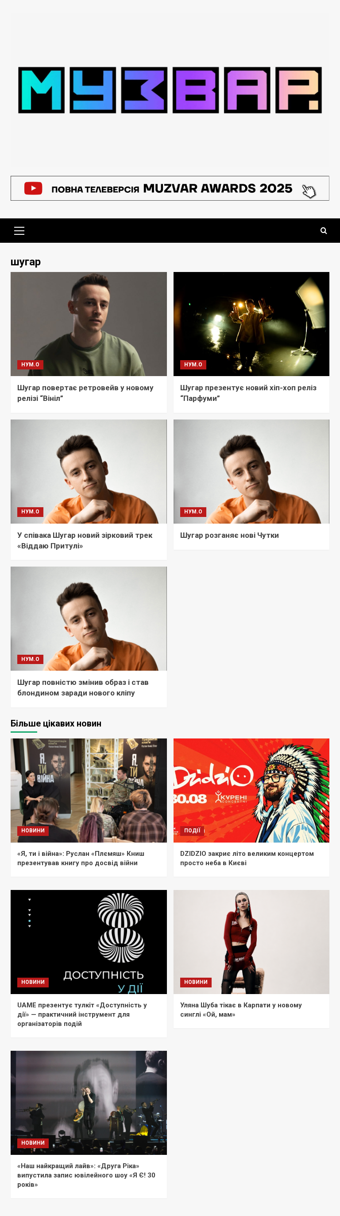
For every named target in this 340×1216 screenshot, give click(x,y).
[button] (19, 229)
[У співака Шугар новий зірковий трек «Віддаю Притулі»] (89, 472)
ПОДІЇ (192, 831)
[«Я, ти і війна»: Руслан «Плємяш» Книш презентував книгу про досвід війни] (89, 790)
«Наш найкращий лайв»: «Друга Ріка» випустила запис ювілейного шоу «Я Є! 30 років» (86, 1175)
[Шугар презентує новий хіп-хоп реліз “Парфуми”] (252, 324)
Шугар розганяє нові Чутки (229, 535)
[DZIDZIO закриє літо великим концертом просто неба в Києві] (252, 790)
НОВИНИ (33, 831)
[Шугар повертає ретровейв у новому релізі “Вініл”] (89, 324)
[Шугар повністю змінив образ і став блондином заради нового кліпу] (89, 619)
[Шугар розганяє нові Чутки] (252, 472)
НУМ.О (30, 364)
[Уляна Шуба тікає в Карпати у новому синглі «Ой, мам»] (252, 942)
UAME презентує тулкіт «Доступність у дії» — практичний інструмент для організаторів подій (82, 1014)
